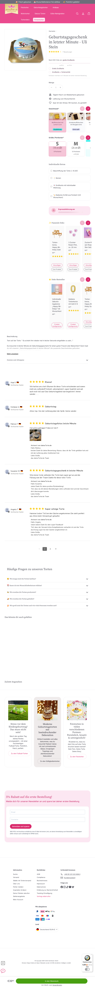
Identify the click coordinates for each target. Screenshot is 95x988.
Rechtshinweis (42, 880)
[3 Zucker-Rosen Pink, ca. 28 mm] (73, 242)
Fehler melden (18, 887)
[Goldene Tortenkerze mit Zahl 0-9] (73, 298)
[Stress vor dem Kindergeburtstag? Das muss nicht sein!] (18, 710)
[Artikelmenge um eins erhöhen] (60, 87)
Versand (16, 877)
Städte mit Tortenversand (22, 880)
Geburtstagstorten (41, 7)
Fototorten (25, 7)
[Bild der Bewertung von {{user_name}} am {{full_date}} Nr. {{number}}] (35, 435)
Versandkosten (57, 985)
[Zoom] (25, 49)
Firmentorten (39, 20)
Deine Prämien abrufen (21, 893)
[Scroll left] (82, 223)
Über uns (16, 884)
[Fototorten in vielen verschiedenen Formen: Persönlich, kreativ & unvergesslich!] (77, 710)
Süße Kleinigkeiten (57, 14)
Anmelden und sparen (20, 826)
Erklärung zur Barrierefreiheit (47, 890)
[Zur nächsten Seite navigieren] (56, 549)
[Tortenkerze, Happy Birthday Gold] (57, 243)
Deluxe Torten (40, 14)
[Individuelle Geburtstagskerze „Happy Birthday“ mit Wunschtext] (57, 302)
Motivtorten (25, 14)
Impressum (41, 884)
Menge (51, 83)
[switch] (87, 969)
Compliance (41, 877)
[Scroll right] (88, 223)
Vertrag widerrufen (44, 896)
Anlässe (56, 7)
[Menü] (91, 955)
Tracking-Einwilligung (44, 893)
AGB (38, 874)
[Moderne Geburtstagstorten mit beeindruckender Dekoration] (47, 710)
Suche (15, 874)
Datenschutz (41, 887)
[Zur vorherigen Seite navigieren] (39, 549)
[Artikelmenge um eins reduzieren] (51, 87)
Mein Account (18, 899)
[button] (3, 963)
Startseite (52, 31)
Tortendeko (25, 20)
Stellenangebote (19, 896)
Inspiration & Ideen (19, 890)
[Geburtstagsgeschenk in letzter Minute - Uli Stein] (11, 643)
